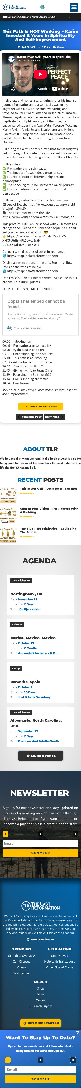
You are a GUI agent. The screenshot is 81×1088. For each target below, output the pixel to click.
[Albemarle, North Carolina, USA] (40, 727)
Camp (16, 668)
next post (52, 417)
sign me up (40, 853)
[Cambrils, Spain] (40, 682)
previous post (32, 417)
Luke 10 (17, 624)
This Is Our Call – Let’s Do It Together (48, 488)
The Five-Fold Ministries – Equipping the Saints (48, 530)
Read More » (27, 493)
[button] (74, 7)
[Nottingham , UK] (40, 595)
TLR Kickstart (21, 580)
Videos (60, 47)
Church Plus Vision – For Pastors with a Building (49, 510)
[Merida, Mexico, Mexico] (40, 639)
